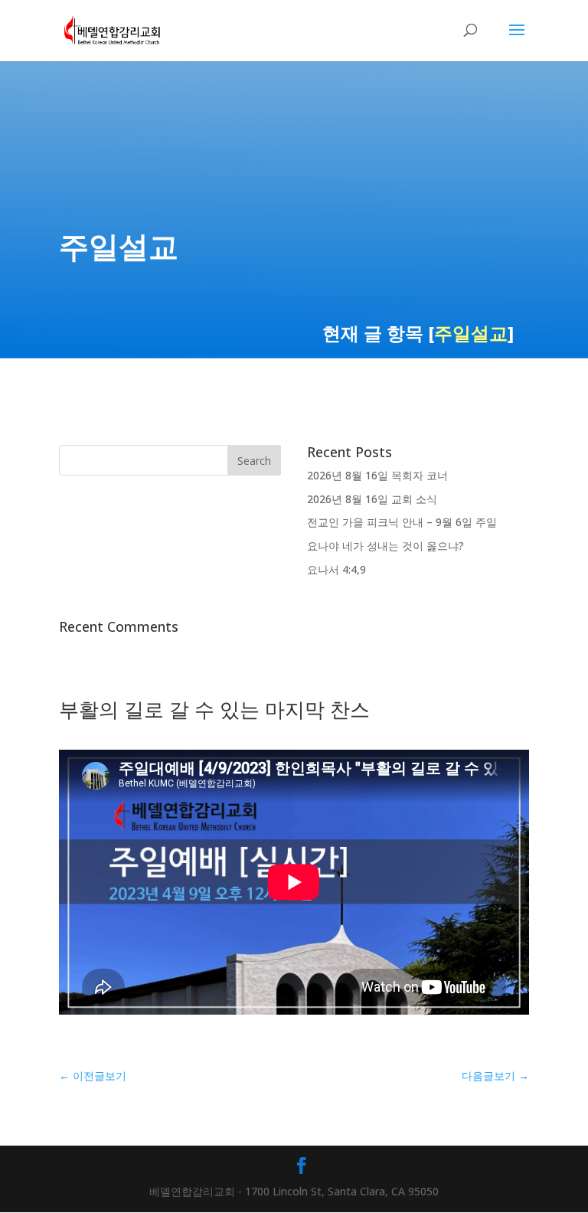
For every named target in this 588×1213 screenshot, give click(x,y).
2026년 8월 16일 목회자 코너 (377, 475)
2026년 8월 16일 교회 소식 (372, 499)
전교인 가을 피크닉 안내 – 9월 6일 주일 (402, 522)
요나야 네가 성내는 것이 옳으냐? (385, 545)
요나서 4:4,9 (336, 569)
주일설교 (471, 332)
